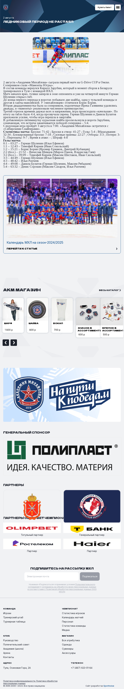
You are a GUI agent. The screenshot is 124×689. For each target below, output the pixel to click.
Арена (6, 653)
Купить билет (105, 7)
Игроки (7, 613)
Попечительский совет (16, 644)
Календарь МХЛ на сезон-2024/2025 (35, 242)
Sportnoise (108, 686)
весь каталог (109, 290)
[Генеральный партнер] (92, 528)
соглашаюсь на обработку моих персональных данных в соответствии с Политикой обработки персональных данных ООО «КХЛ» (62, 589)
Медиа (66, 630)
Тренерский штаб (13, 617)
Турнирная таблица (14, 621)
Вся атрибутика (71, 640)
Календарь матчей (72, 617)
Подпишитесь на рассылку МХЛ (62, 568)
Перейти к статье (22, 248)
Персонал (67, 621)
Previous (6, 342)
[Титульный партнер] (32, 528)
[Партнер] (32, 544)
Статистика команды (74, 625)
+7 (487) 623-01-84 (81, 667)
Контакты (8, 657)
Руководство (10, 640)
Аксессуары (69, 653)
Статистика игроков (73, 613)
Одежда (67, 644)
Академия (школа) (13, 648)
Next (13, 342)
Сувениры (67, 648)
